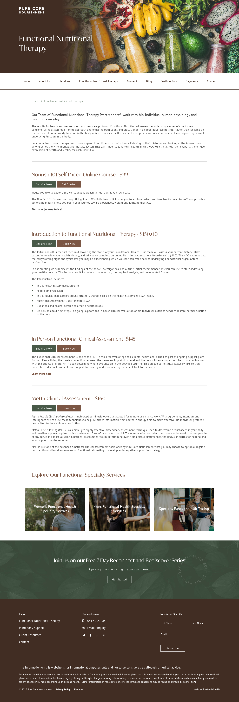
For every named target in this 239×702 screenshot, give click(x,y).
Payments (192, 81)
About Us (44, 81)
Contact (212, 81)
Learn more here (42, 374)
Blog (149, 81)
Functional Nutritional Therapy (98, 81)
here (193, 681)
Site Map (78, 689)
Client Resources (30, 635)
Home (26, 81)
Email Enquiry (96, 628)
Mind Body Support (31, 628)
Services (65, 81)
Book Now (69, 243)
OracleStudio (213, 689)
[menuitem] (26, 81)
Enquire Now (44, 243)
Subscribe (172, 648)
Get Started (69, 184)
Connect (132, 81)
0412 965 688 (96, 621)
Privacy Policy (63, 689)
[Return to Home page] (32, 10)
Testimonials (169, 81)
